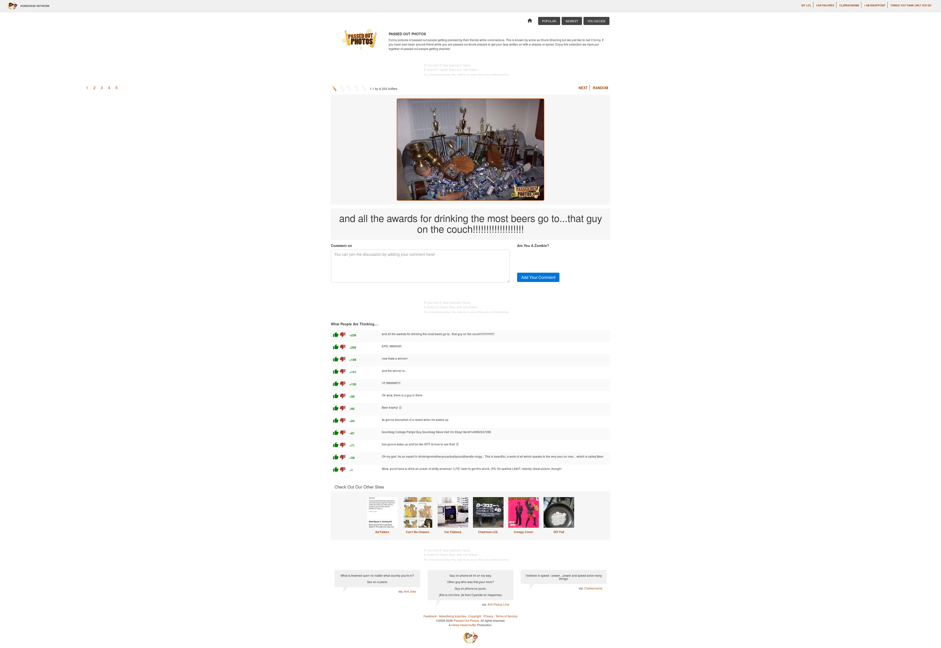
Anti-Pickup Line (498, 604)
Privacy (488, 616)
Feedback (430, 616)
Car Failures (825, 5)
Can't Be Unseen (417, 532)
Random (600, 87)
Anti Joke (410, 591)
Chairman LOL (488, 532)
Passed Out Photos (466, 620)
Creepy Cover (523, 532)
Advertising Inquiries (452, 616)
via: (401, 591)
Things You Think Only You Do (911, 5)
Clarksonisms (849, 5)
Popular (549, 21)
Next (583, 87)
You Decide (596, 21)
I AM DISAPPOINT (874, 5)
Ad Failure (382, 532)
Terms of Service (506, 616)
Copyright (474, 616)
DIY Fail (559, 532)
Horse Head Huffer (463, 625)
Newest (572, 21)
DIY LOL (806, 5)
